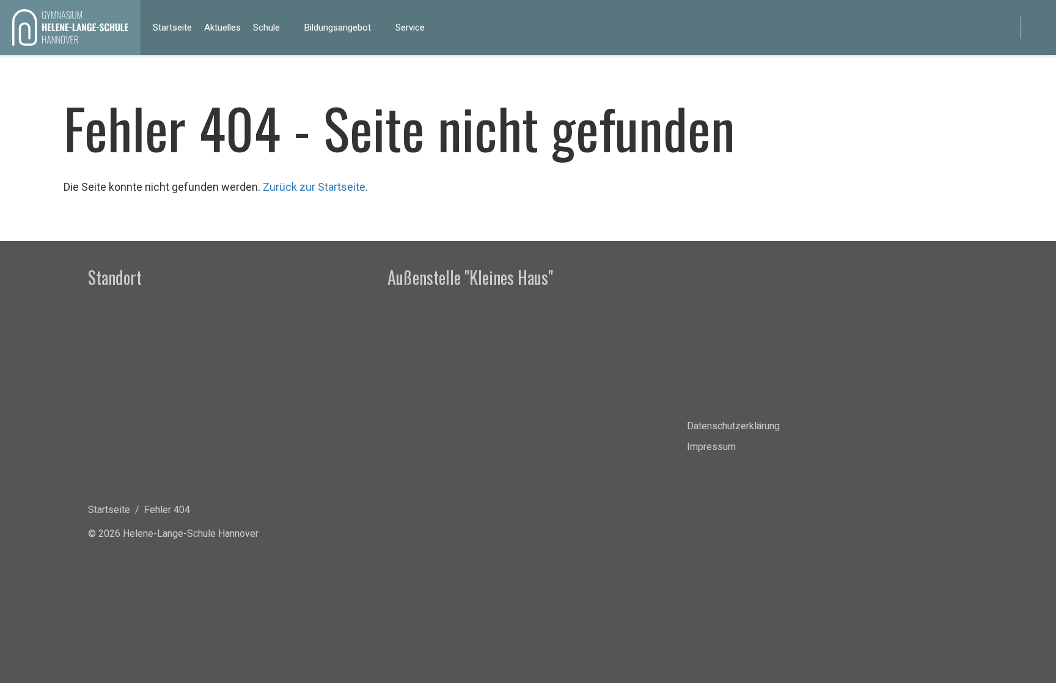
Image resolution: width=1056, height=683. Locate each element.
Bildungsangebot (337, 27)
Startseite (172, 27)
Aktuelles (222, 27)
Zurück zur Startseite (314, 186)
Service (410, 27)
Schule (266, 27)
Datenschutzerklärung (733, 426)
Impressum (711, 446)
